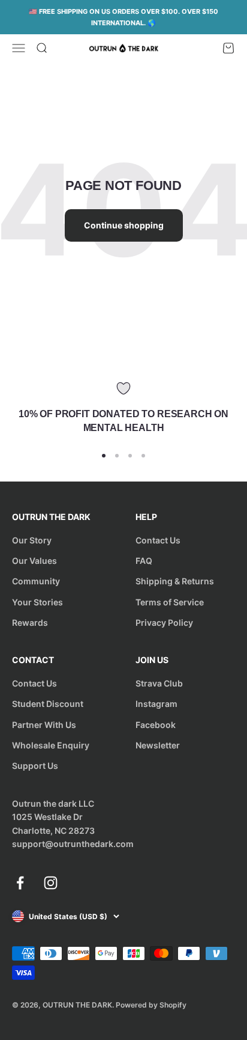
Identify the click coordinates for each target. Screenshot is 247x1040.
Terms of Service (169, 602)
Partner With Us (44, 725)
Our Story (32, 540)
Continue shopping (124, 225)
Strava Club (159, 683)
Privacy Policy (164, 622)
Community (36, 581)
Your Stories (37, 602)
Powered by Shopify (151, 1004)
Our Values (34, 560)
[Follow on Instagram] (51, 883)
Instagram (156, 704)
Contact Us (157, 540)
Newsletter (157, 745)
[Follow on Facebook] (20, 883)
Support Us (35, 765)
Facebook (155, 725)
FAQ (143, 560)
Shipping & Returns (174, 581)
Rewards (30, 622)
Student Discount (47, 704)
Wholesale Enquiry (50, 745)
